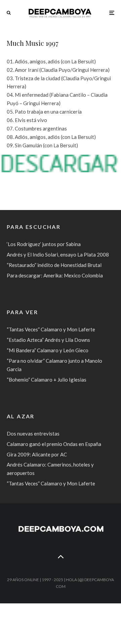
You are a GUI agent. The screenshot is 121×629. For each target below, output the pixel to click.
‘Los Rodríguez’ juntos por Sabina (44, 244)
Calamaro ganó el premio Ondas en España (54, 444)
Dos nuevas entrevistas (33, 433)
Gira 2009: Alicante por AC (37, 454)
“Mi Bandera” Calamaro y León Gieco (47, 350)
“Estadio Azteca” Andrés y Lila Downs (48, 340)
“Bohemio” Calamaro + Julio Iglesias (46, 380)
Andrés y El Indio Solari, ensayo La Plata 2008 (58, 254)
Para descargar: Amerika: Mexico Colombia (55, 275)
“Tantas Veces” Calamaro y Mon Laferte (51, 329)
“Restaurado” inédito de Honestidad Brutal (54, 265)
